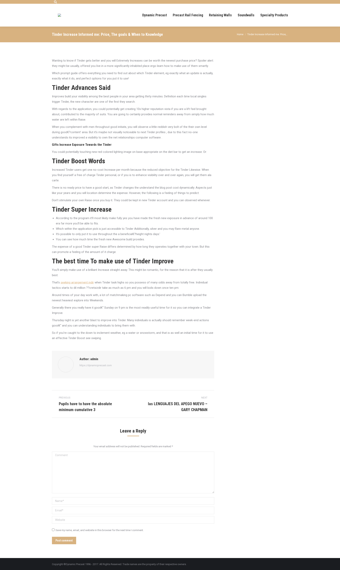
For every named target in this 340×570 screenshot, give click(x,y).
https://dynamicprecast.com (95, 365)
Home (240, 34)
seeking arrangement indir (77, 282)
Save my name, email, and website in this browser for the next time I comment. (99, 530)
